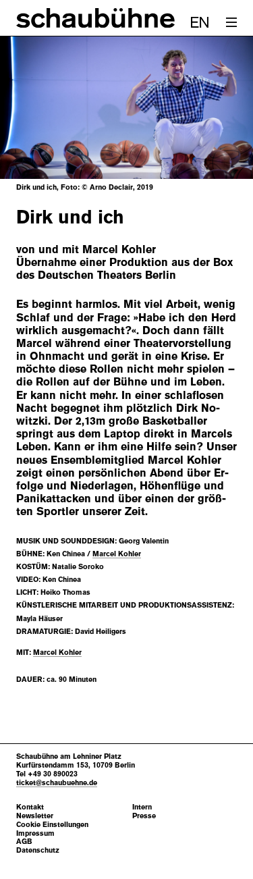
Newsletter (34, 815)
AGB (24, 841)
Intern (142, 807)
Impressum (35, 833)
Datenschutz (37, 850)
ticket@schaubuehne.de (56, 782)
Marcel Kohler (116, 553)
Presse (144, 815)
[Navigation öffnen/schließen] (231, 22)
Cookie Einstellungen (52, 824)
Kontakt (30, 807)
